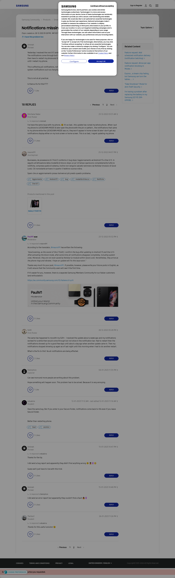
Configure (74, 62)
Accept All (101, 61)
